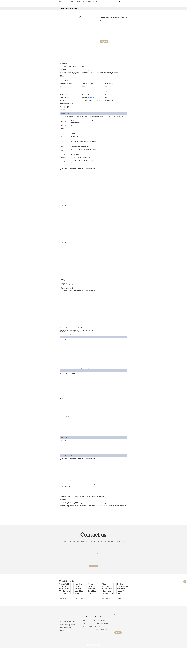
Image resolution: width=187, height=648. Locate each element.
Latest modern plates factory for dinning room (72, 8)
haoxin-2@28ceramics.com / (102, 620)
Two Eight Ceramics (90, 97)
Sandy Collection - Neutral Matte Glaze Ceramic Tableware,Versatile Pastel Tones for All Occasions (107, 597)
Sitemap (69, 627)
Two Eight (61, 8)
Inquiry (104, 42)
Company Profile (64, 371)
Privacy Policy (62, 630)
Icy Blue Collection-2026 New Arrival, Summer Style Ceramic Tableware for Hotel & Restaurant (122, 597)
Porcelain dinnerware (88, 117)
